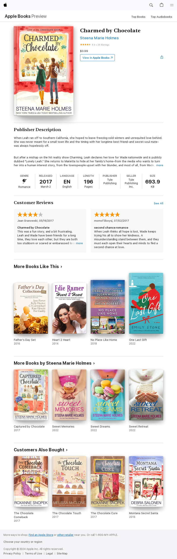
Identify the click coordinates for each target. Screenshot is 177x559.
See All (158, 203)
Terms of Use (33, 553)
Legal (49, 553)
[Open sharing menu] (161, 57)
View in (95, 57)
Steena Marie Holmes (99, 38)
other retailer (65, 534)
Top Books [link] (138, 16)
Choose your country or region (22, 541)
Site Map (62, 553)
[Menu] (172, 5)
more (159, 165)
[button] (151, 5)
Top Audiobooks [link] (161, 16)
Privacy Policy (12, 553)
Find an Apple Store (41, 534)
